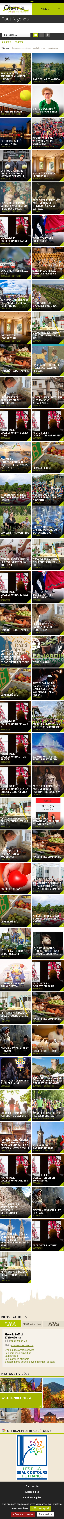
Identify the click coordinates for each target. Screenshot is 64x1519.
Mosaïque (35, 35)
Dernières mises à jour (21, 48)
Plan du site (32, 1486)
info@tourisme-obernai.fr (22, 1345)
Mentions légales (32, 1497)
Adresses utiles (32, 1324)
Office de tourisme (10, 1324)
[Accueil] (16, 9)
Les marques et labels (17, 1359)
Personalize (45, 1514)
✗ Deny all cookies (22, 1514)
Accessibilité (32, 1491)
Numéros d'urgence (53, 1323)
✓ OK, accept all (40, 1508)
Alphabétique (39, 48)
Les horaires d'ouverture (18, 1353)
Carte (48, 35)
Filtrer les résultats (10, 35)
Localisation (53, 48)
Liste (41, 35)
